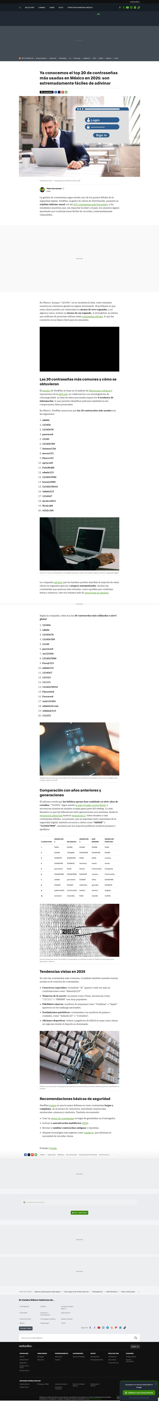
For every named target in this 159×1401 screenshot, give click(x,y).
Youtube (127, 7)
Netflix (101, 58)
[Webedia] (135, 1)
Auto (61, 7)
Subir (134, 1347)
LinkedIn (120, 1327)
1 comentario (47, 92)
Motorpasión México (95, 1385)
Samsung (77, 58)
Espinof (57, 1360)
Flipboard (62, 92)
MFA (85, 1123)
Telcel (63, 1323)
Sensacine (58, 1357)
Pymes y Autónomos (130, 1360)
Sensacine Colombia (58, 1388)
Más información (95, 1399)
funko (116, 58)
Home (52, 7)
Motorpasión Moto (97, 1360)
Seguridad (51, 1155)
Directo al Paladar (79, 1357)
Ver (80, 1213)
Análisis (43, 1306)
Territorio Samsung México (80, 7)
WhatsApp (62, 58)
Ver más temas (25, 1328)
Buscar (136, 1338)
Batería (108, 58)
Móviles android (66, 1319)
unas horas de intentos (96, 592)
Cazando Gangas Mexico (67, 1307)
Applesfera (23, 1363)
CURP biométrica (112, 1292)
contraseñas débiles (92, 316)
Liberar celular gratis (128, 1292)
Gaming (42, 7)
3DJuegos (40, 1357)
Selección (29, 7)
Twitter (123, 7)
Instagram (131, 7)
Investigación (24, 1306)
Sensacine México (61, 1384)
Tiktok (138, 7)
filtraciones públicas (100, 390)
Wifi (94, 58)
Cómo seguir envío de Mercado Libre (76, 1292)
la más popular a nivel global (90, 805)
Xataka (22, 1357)
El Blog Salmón (131, 1357)
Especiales (23, 1313)
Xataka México (25, 1384)
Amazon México (41, 58)
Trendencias (112, 1357)
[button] (55, 188)
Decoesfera (112, 1360)
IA (70, 58)
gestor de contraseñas (62, 1118)
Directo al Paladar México (79, 1385)
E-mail (66, 92)
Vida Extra (40, 1360)
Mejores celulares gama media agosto (48, 1292)
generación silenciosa (51, 815)
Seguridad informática (89, 1155)
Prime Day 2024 (25, 1319)
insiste (52, 1105)
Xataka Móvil (24, 1360)
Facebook (120, 7)
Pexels (53, 1148)
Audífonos (86, 58)
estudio (46, 390)
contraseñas (72, 1155)
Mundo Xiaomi (24, 1370)
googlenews (135, 7)
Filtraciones (105, 1155)
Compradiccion (113, 1363)
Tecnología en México (48, 1319)
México (61, 1155)
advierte (58, 582)
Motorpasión (95, 1357)
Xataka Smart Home (24, 1366)
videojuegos (44, 1323)
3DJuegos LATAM (43, 1384)
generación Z (78, 815)
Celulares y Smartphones (45, 1314)
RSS (112, 1327)
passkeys (89, 1132)
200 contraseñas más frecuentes (90, 204)
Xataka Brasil (24, 1387)
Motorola (53, 58)
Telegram (107, 1327)
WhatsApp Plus (97, 1292)
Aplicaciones (65, 1313)
